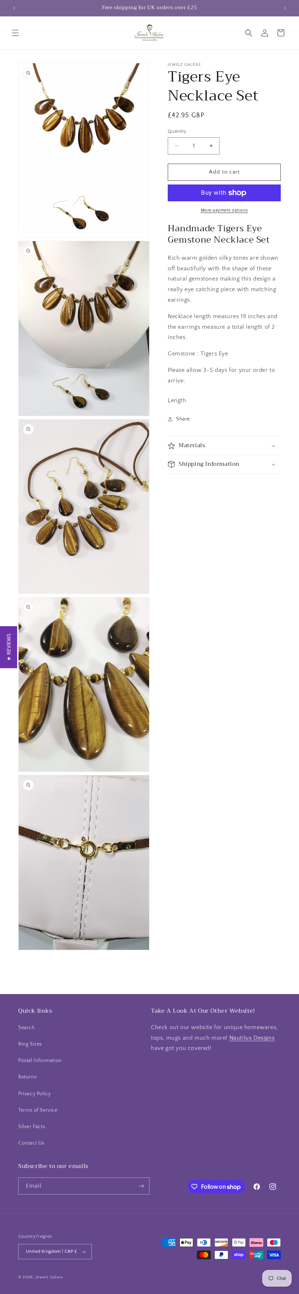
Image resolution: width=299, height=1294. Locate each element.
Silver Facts (31, 1127)
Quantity (177, 131)
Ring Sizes (30, 1044)
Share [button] (183, 419)
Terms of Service (38, 1110)
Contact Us (31, 1143)
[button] (15, 33)
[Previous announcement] (14, 8)
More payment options (224, 210)
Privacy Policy (34, 1094)
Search (26, 1028)
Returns (27, 1077)
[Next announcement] (285, 8)
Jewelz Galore (49, 1277)
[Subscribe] (141, 1186)
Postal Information (40, 1060)
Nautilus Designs (252, 1038)
